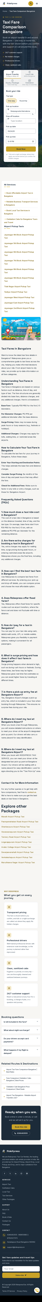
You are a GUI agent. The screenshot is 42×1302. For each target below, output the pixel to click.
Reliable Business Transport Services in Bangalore (21, 203)
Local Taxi (6, 1192)
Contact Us (6, 1221)
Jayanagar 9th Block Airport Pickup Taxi (19, 279)
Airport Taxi (6, 1184)
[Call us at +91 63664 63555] (37, 1290)
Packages (6, 1225)
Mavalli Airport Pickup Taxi (12, 817)
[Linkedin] (15, 1173)
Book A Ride (7, 1217)
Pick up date (11, 126)
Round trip (23, 101)
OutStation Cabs (8, 1188)
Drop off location (12, 116)
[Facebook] (4, 1173)
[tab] (12, 74)
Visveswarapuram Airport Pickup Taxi (17, 832)
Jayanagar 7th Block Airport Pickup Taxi (19, 262)
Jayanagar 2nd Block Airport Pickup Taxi (19, 310)
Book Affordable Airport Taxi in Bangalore (18, 194)
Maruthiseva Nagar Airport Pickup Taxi (18, 862)
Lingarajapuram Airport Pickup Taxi (16, 842)
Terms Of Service (8, 1291)
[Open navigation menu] (36, 3)
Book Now (21, 149)
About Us (5, 1210)
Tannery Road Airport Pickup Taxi (15, 837)
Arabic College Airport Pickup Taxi (16, 847)
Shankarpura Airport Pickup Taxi (15, 827)
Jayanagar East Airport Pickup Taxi (19, 303)
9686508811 (23, 1235)
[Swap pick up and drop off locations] (32, 114)
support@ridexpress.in (16, 1247)
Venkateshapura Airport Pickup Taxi (16, 857)
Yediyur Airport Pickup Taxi (15, 292)
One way (11, 101)
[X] (10, 1173)
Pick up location (12, 106)
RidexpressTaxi (21, 1285)
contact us (31, 792)
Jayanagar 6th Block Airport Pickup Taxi (19, 253)
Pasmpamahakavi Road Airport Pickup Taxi (19, 822)
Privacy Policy (22, 1291)
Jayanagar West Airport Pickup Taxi (19, 297)
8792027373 (12, 1238)
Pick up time (11, 137)
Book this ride (21, 1127)
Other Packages (8, 1199)
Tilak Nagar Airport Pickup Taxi (17, 286)
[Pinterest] (27, 1173)
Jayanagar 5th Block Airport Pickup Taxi (19, 245)
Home (5, 11)
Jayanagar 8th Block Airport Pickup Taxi (19, 271)
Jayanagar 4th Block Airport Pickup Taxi (19, 236)
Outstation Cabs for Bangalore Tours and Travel (20, 220)
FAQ (3, 1213)
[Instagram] (21, 1173)
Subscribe (20, 1275)
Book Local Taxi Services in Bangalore (17, 212)
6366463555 (22, 1133)
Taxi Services (7, 1195)
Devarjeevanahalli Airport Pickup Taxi (17, 852)
